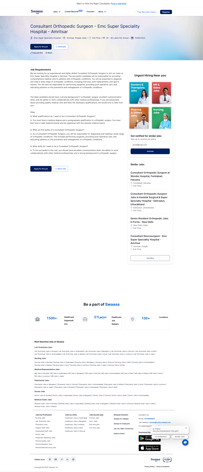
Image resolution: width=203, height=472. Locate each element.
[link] (37, 12)
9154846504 (149, 419)
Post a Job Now (118, 4)
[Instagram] (73, 459)
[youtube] (55, 459)
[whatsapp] (49, 459)
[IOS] (150, 448)
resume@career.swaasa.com (160, 422)
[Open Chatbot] (185, 442)
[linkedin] (67, 459)
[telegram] (61, 459)
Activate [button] (150, 151)
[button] (166, 12)
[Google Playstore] (150, 438)
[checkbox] (61, 47)
